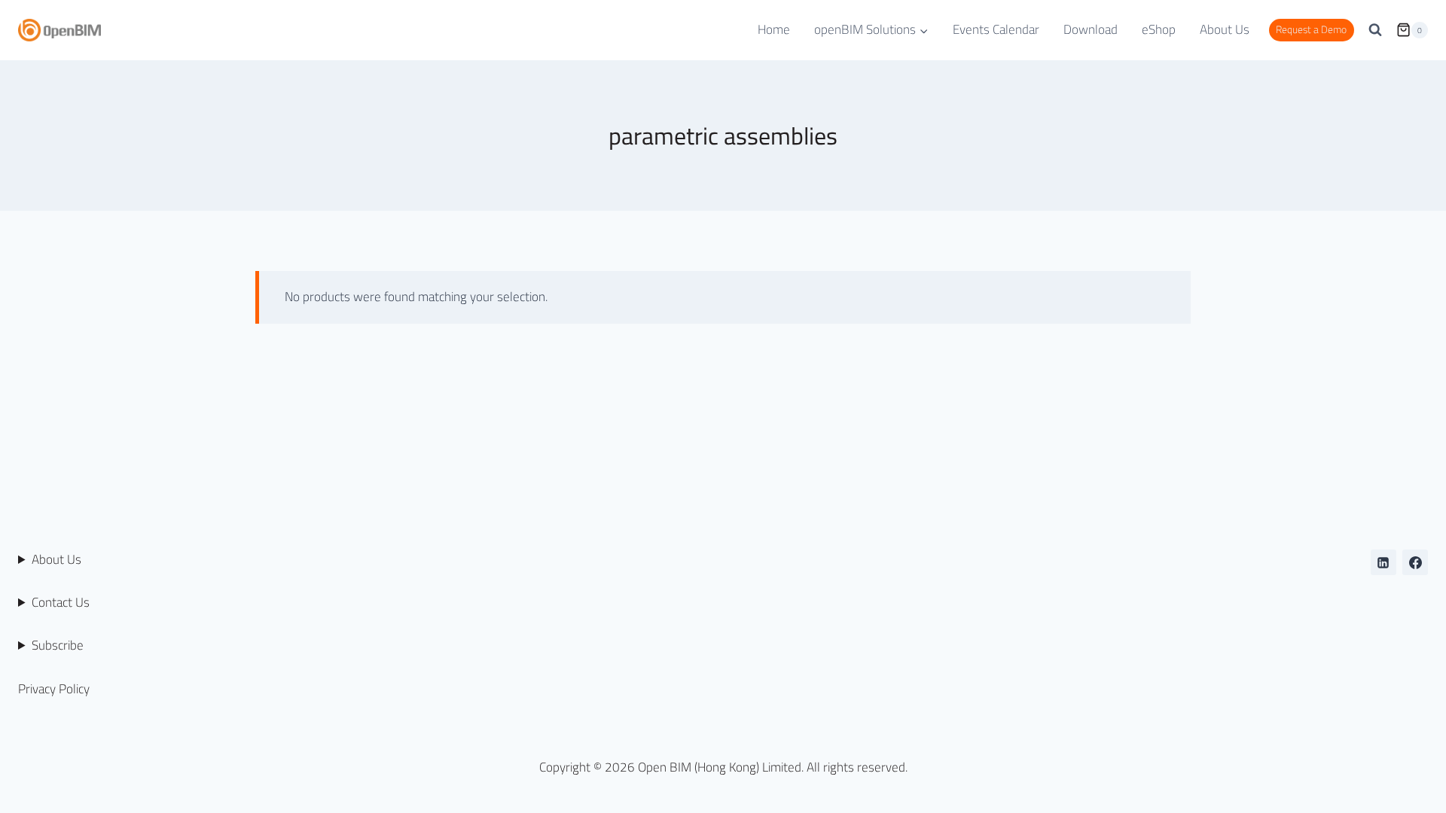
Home (774, 29)
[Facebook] (1415, 562)
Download (1090, 29)
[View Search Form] (1375, 30)
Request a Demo (1311, 29)
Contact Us (61, 602)
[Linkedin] (1383, 562)
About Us (1224, 29)
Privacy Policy (54, 689)
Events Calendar (996, 29)
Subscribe (58, 645)
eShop (1159, 29)
